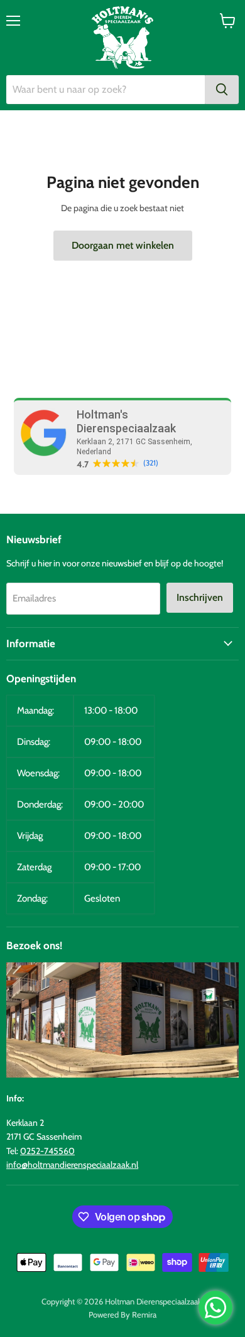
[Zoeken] (222, 89)
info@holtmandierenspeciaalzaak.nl (72, 1164)
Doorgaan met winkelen (123, 245)
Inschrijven (200, 597)
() (150, 463)
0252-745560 (47, 1151)
